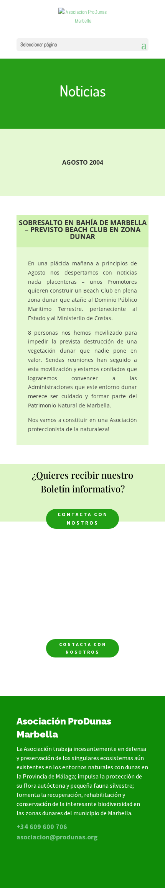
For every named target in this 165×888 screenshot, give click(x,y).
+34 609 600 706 (41, 826)
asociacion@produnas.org (56, 836)
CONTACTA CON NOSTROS (83, 518)
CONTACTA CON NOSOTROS (82, 648)
